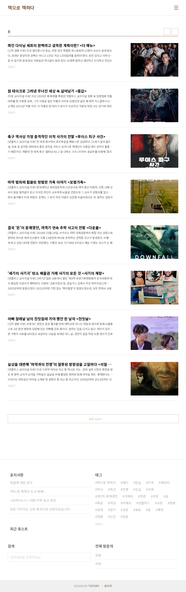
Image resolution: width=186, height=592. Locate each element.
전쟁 (125, 489)
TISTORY (93, 586)
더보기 (99, 524)
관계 (100, 509)
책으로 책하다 (21, 8)
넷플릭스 (144, 503)
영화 (100, 516)
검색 (86, 557)
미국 (151, 482)
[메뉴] (176, 7)
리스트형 (174, 31)
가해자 (128, 496)
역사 (100, 489)
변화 (172, 503)
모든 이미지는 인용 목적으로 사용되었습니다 (40, 509)
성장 (125, 509)
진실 (138, 489)
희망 (156, 496)
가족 (151, 489)
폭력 (161, 509)
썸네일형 (167, 31)
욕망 (138, 509)
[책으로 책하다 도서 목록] (27, 491)
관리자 (108, 586)
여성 (113, 503)
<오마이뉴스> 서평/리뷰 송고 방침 (33, 500)
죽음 (100, 503)
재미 (125, 482)
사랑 (160, 503)
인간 (113, 516)
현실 (138, 482)
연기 (113, 509)
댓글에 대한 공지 (21, 482)
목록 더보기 (95, 419)
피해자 (126, 503)
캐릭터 (165, 482)
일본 (125, 516)
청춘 (143, 496)
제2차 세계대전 (107, 496)
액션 (113, 489)
